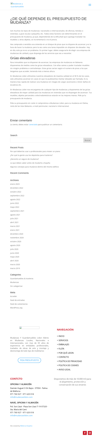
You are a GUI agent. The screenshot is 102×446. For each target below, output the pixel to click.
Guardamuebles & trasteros (21, 278)
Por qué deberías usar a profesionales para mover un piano (35, 151)
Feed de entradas (17, 300)
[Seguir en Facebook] (85, 433)
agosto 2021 (15, 215)
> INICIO (60, 336)
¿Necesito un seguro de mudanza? (24, 159)
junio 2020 (14, 253)
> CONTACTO (63, 357)
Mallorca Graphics (26, 426)
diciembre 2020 (16, 234)
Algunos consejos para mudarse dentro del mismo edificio (34, 167)
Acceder (13, 296)
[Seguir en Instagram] (90, 433)
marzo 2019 (15, 268)
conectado (33, 124)
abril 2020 (14, 260)
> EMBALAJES (63, 344)
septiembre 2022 (17, 195)
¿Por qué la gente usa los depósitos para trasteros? (31, 155)
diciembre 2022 (16, 188)
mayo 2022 (14, 207)
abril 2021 (14, 222)
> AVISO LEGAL (64, 369)
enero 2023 (15, 184)
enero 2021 (15, 230)
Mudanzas (14, 282)
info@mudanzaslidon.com (21, 397)
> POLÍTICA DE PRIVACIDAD (69, 361)
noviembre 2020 (17, 237)
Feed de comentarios (19, 304)
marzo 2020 (15, 264)
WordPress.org (16, 308)
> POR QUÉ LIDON (65, 353)
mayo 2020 (14, 257)
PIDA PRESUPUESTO (29, 360)
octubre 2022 (15, 192)
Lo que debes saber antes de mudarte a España (30, 163)
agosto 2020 (15, 245)
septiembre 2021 (17, 211)
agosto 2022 (15, 199)
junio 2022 (14, 203)
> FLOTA (60, 348)
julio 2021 (14, 218)
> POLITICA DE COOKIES (68, 365)
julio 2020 (14, 249)
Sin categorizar (16, 286)
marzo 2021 (15, 226)
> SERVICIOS (62, 340)
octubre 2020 (15, 241)
